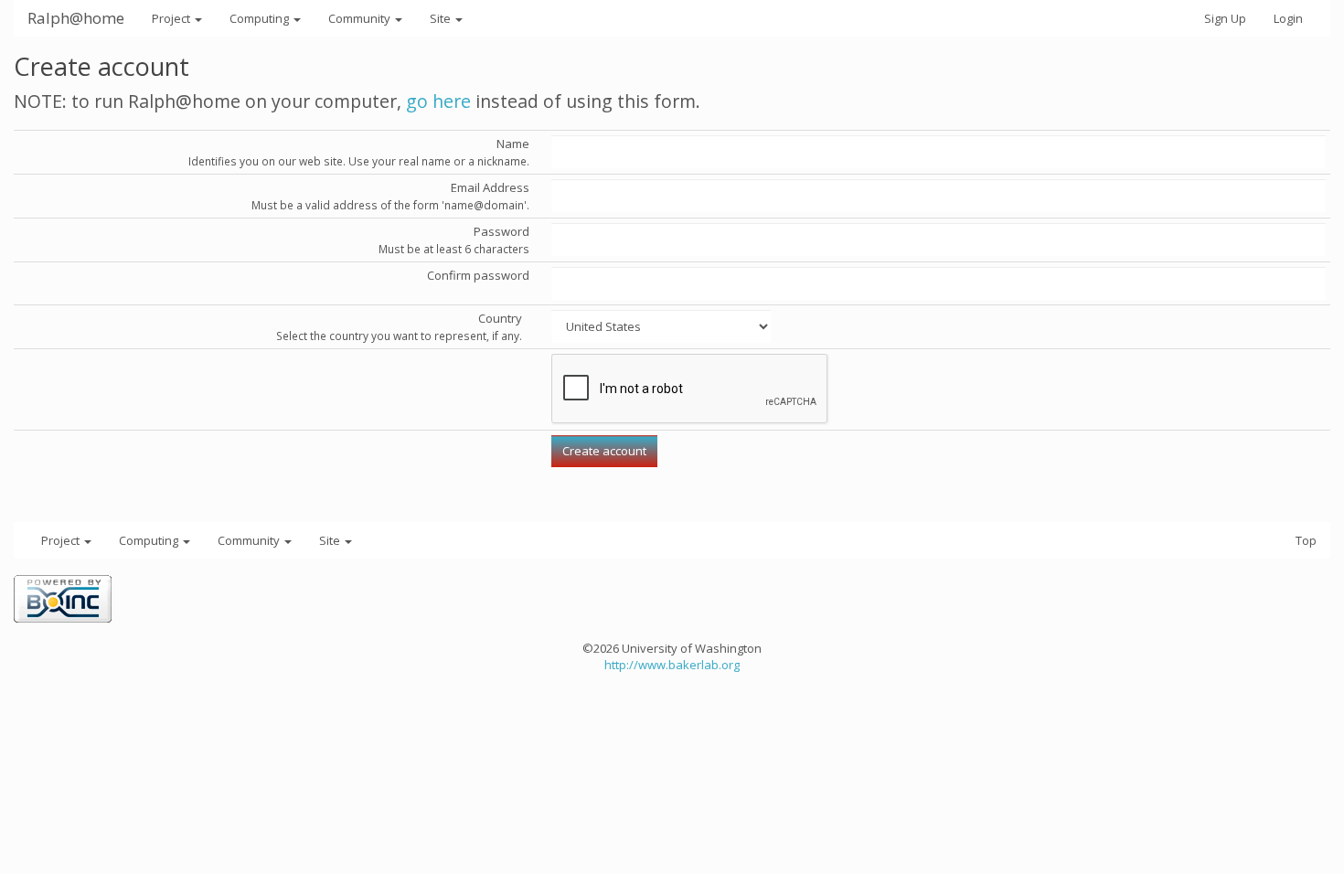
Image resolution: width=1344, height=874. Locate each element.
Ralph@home (75, 17)
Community (360, 18)
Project (172, 18)
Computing (260, 18)
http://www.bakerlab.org (672, 664)
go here (438, 101)
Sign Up (1225, 18)
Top (1306, 540)
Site (441, 18)
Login (1288, 18)
